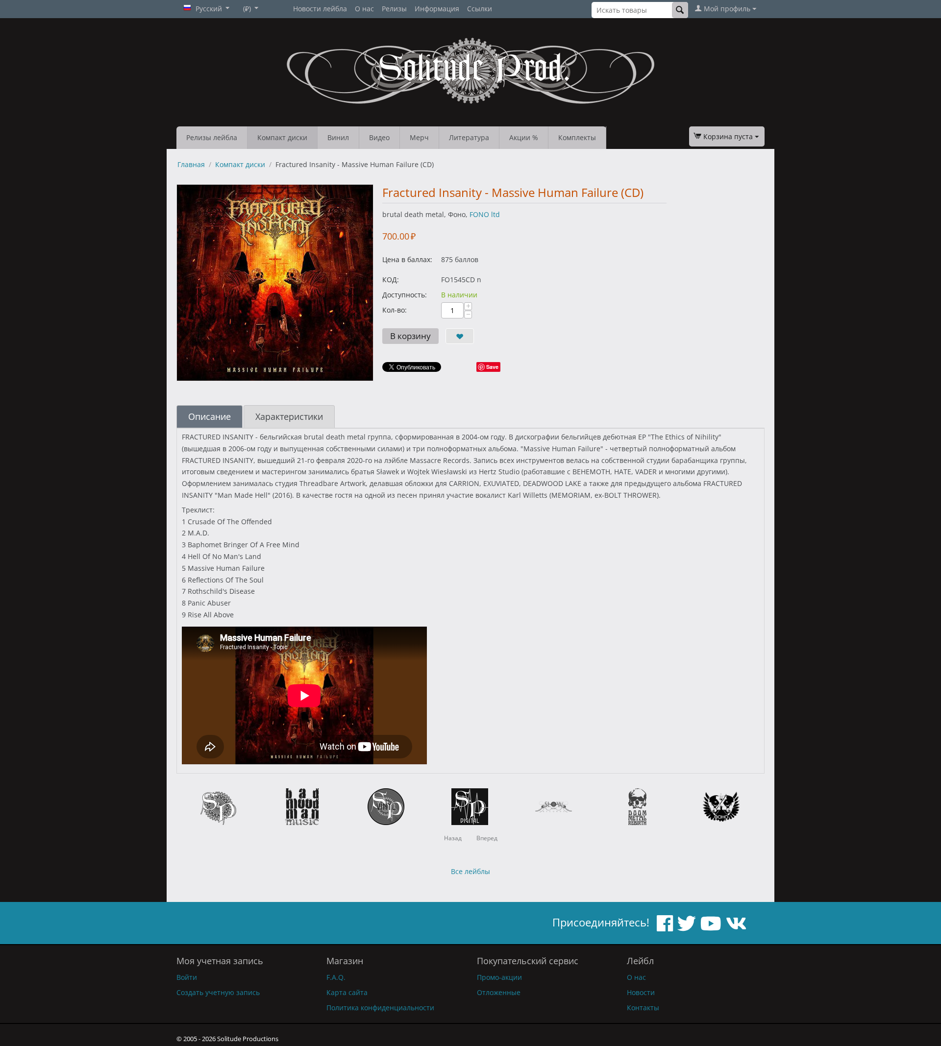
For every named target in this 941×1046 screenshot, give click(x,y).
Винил (338, 137)
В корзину (410, 335)
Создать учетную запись (218, 992)
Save (492, 366)
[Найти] (680, 10)
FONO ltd (485, 214)
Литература (469, 137)
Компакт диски (282, 137)
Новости (641, 992)
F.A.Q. (336, 977)
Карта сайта (347, 992)
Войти (186, 977)
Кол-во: (394, 310)
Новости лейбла (320, 8)
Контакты (643, 1007)
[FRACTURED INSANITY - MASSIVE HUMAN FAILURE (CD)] (275, 283)
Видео (379, 137)
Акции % (523, 137)
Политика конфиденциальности (380, 1007)
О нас (364, 8)
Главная (191, 164)
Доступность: (404, 294)
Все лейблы (470, 871)
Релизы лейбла (211, 137)
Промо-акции (499, 977)
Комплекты (577, 137)
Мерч (419, 137)
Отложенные (498, 992)
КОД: (390, 279)
